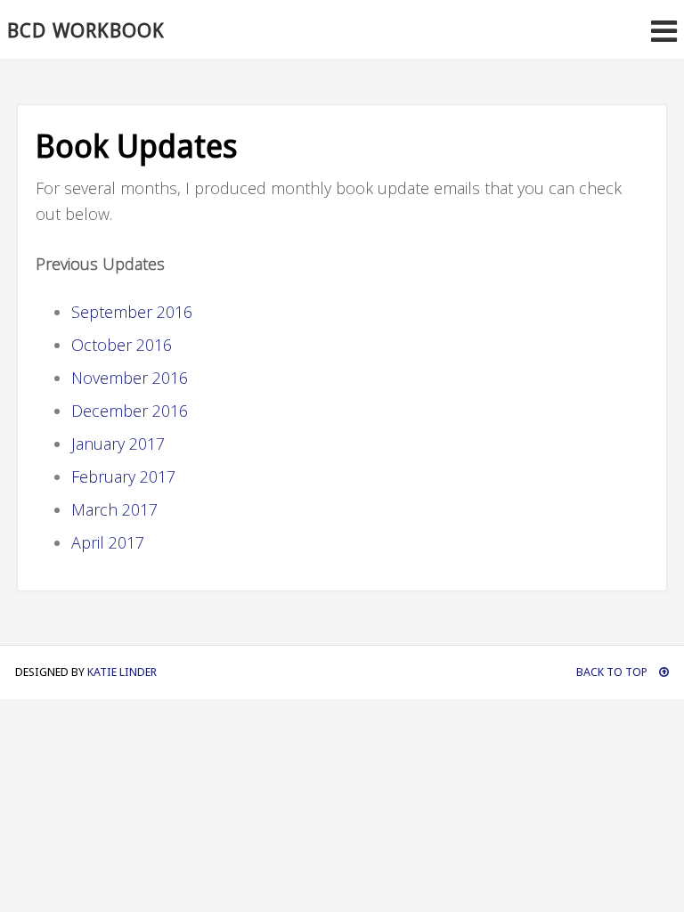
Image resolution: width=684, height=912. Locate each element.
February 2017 (123, 476)
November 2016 (129, 377)
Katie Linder (122, 672)
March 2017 (114, 509)
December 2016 (129, 410)
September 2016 (131, 311)
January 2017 (118, 443)
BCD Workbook (86, 31)
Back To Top (613, 672)
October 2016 (121, 344)
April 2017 (107, 542)
